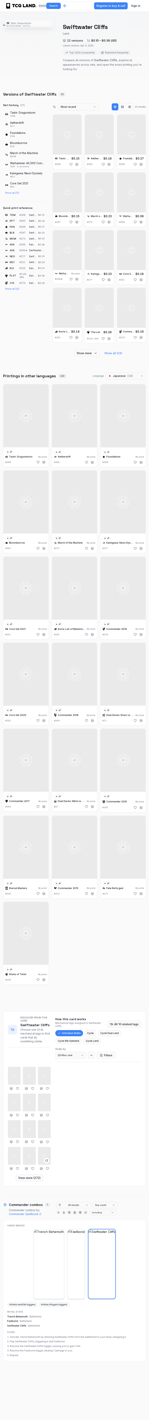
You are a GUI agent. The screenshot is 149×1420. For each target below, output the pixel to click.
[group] (122, 107)
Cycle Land (92, 1040)
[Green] (80, 1212)
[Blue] (64, 1212)
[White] (58, 1212)
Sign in (135, 5)
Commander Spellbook (23, 1214)
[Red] (74, 1212)
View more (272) (29, 1177)
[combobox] (78, 106)
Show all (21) (12, 192)
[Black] (69, 1212)
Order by (60, 1049)
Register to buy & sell (110, 5)
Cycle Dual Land (109, 1033)
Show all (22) (12, 288)
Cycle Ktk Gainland (68, 1040)
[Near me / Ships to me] (67, 6)
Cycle (90, 1033)
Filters (108, 1055)
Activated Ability (71, 1033)
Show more (84, 353)
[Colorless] (85, 1212)
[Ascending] (91, 1055)
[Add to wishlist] (71, 164)
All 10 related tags (126, 1024)
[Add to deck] (77, 164)
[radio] (115, 106)
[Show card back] (46, 1160)
